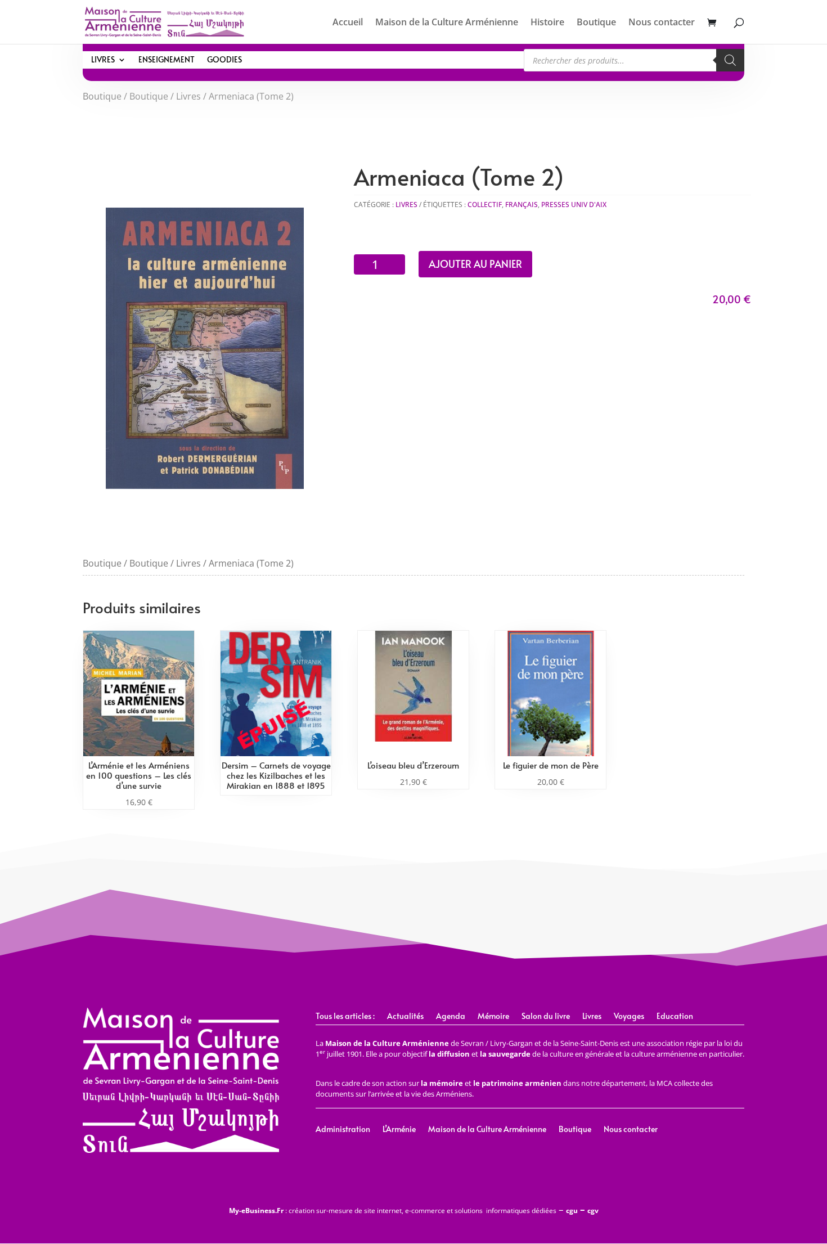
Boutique (596, 23)
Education (675, 1016)
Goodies (224, 60)
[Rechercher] (730, 60)
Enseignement (166, 60)
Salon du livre (546, 1016)
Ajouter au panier (475, 264)
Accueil (347, 23)
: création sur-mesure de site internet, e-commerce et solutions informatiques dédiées (392, 1210)
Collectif (485, 204)
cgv (593, 1210)
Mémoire (493, 1016)
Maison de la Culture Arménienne (446, 23)
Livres (103, 60)
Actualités (405, 1016)
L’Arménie (399, 1129)
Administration (343, 1129)
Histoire (547, 23)
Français (521, 204)
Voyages (629, 1016)
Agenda (450, 1016)
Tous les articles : (345, 1016)
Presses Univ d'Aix (573, 204)
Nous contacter (661, 23)
